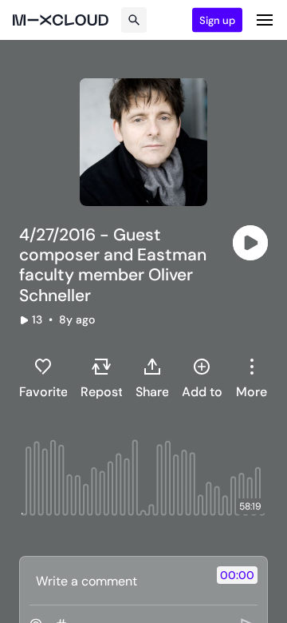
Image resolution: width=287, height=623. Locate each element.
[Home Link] (60, 20)
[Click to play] (250, 242)
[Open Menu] (264, 20)
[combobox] (251, 377)
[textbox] (116, 580)
